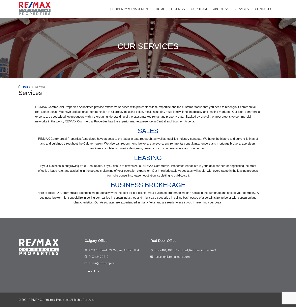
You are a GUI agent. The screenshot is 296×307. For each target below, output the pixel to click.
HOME (160, 9)
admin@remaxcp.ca (102, 263)
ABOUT (218, 9)
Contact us (92, 271)
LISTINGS (178, 9)
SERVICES (241, 9)
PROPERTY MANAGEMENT (130, 9)
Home (26, 86)
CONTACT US (264, 9)
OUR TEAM (199, 9)
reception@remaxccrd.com (172, 256)
